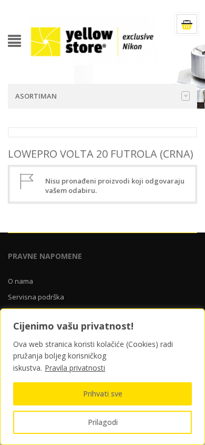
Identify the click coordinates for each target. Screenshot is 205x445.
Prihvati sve (102, 394)
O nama (20, 281)
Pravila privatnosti (75, 368)
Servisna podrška (36, 297)
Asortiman (36, 96)
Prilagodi (103, 422)
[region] (102, 376)
